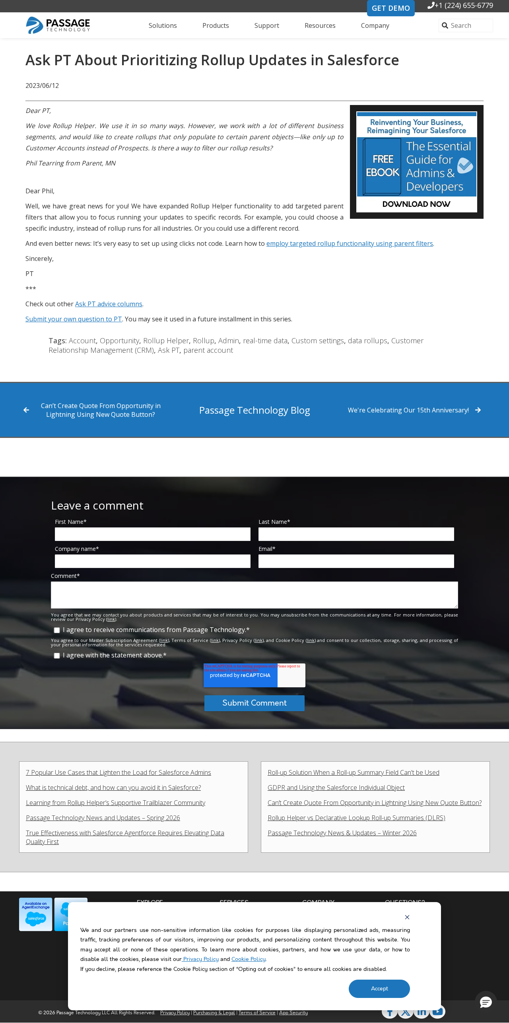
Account (82, 340)
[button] (486, 1002)
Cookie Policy (248, 959)
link (111, 619)
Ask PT (168, 350)
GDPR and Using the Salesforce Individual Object (336, 787)
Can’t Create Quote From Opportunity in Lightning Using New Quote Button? (101, 410)
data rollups (367, 340)
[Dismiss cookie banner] (407, 917)
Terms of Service (257, 1013)
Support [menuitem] (266, 25)
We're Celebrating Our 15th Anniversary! (408, 410)
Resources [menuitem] (320, 25)
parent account (208, 350)
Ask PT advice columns (108, 304)
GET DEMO (391, 8)
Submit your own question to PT (73, 319)
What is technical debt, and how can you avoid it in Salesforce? (113, 787)
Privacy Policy (200, 959)
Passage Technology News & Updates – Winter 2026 (342, 833)
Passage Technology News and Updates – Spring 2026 (103, 817)
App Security (293, 1013)
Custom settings (317, 340)
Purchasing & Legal (214, 1013)
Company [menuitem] (375, 25)
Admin (228, 340)
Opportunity (119, 340)
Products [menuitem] (215, 25)
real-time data (265, 340)
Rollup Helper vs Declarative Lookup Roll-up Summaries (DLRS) (356, 817)
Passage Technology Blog (254, 409)
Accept (379, 989)
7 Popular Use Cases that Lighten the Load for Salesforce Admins (118, 772)
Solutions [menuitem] (163, 25)
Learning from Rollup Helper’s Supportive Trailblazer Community (115, 802)
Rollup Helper (166, 340)
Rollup (203, 340)
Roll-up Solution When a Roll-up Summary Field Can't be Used (353, 772)
